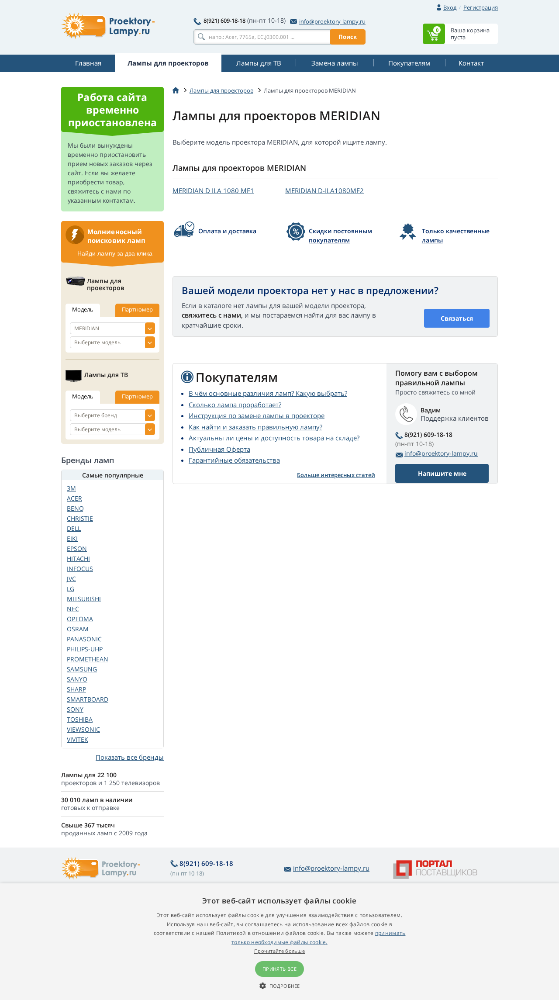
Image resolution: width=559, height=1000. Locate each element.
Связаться (457, 318)
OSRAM (78, 629)
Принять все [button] (279, 968)
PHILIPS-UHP (85, 649)
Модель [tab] (82, 309)
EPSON (77, 548)
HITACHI (78, 558)
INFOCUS (80, 568)
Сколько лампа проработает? (235, 404)
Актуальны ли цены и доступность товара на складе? (274, 437)
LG (70, 589)
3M (71, 488)
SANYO (77, 679)
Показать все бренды (130, 757)
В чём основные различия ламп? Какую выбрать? (268, 393)
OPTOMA (80, 619)
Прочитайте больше (279, 951)
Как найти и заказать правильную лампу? (255, 426)
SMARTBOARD (87, 699)
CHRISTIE (80, 518)
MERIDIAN (213, 190)
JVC (71, 578)
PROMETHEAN (87, 659)
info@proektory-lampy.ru (332, 21)
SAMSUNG (82, 669)
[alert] (279, 941)
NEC (73, 609)
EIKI (72, 538)
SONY (75, 709)
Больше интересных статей (336, 475)
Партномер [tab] (137, 309)
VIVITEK (77, 739)
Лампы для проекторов (221, 90)
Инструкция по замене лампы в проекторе (256, 415)
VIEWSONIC (83, 729)
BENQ (75, 508)
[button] (279, 985)
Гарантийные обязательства (234, 460)
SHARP (76, 689)
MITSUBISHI (84, 599)
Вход (449, 7)
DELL (74, 528)
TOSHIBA (80, 719)
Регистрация (480, 7)
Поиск (347, 37)
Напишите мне (442, 473)
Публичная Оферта (219, 449)
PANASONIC (84, 639)
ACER (74, 498)
